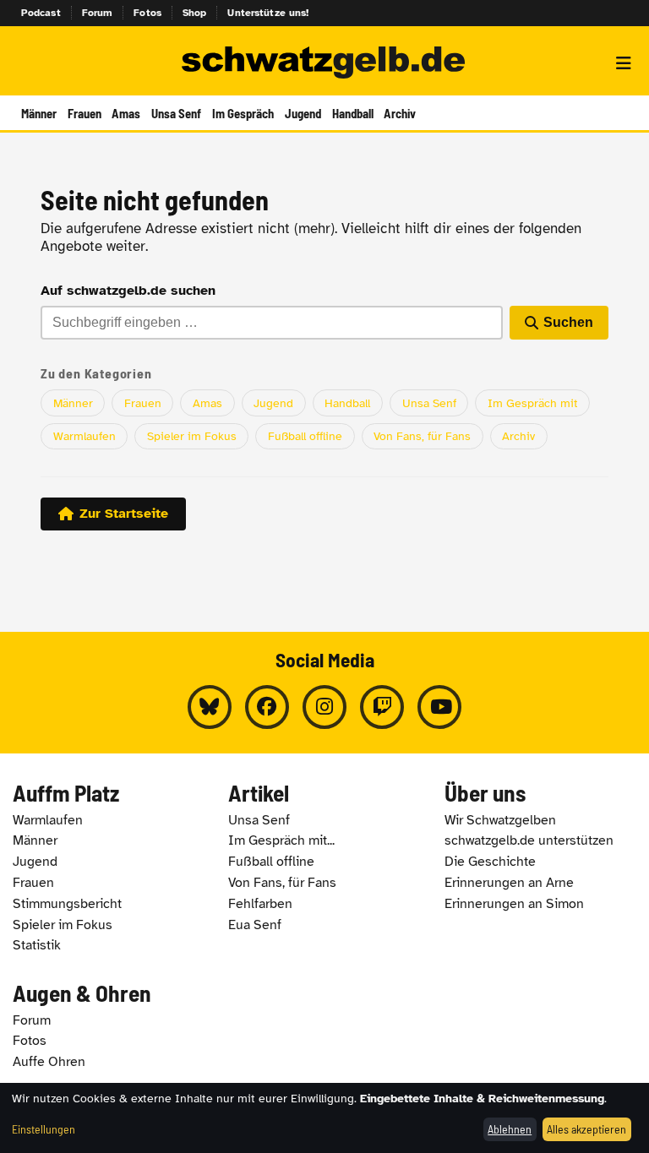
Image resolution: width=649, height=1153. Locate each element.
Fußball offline (305, 435)
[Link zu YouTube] (439, 707)
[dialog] (324, 1118)
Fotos (147, 12)
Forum (97, 12)
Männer (39, 113)
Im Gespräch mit (533, 403)
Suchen (568, 322)
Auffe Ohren (49, 1061)
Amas (126, 113)
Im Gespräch (243, 113)
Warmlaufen (84, 435)
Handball (353, 113)
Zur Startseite (123, 513)
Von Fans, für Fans (422, 435)
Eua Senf (254, 924)
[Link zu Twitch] (382, 707)
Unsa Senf (176, 113)
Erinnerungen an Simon (514, 903)
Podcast (41, 12)
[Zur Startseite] (324, 63)
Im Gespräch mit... (281, 840)
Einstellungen (43, 1129)
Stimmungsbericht (67, 903)
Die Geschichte (490, 861)
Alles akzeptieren (586, 1129)
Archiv (400, 113)
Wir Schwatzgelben (500, 820)
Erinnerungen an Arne (509, 882)
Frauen (84, 113)
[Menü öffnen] (623, 63)
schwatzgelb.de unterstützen (529, 840)
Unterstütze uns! (267, 12)
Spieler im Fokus (192, 435)
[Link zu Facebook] (267, 707)
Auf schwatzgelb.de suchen (128, 290)
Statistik (37, 945)
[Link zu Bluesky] (210, 707)
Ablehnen (510, 1129)
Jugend (303, 113)
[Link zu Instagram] (324, 707)
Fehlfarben (260, 903)
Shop (195, 12)
